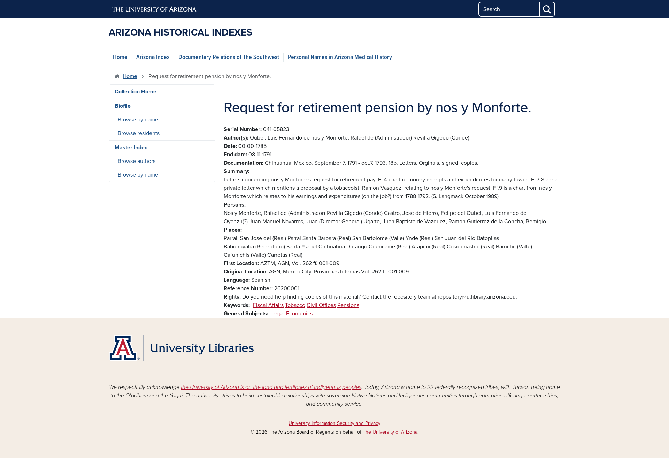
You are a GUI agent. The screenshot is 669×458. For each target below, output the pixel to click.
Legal (278, 313)
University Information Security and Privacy (334, 423)
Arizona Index (153, 57)
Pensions (348, 305)
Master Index (131, 147)
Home (120, 57)
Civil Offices (321, 305)
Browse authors (136, 161)
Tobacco (295, 305)
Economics (299, 313)
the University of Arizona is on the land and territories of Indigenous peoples (271, 387)
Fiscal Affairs (268, 305)
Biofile (123, 106)
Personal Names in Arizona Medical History (340, 57)
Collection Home (135, 91)
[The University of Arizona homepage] (155, 9)
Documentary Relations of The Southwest (228, 57)
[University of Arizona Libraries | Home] (181, 348)
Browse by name (138, 119)
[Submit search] (547, 9)
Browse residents (139, 133)
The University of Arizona (390, 432)
